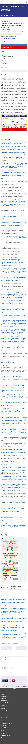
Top (14, 688)
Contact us (4, 63)
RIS (4, 51)
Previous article (6, 648)
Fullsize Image (14, 132)
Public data (3, 713)
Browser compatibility (5, 735)
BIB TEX (4, 55)
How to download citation (7, 60)
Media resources (4, 727)
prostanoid (7, 31)
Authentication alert (8, 664)
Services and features (5, 710)
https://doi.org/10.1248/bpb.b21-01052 (11, 38)
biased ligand (20, 31)
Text (4, 58)
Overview (3, 708)
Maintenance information (6, 723)
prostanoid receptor (13, 31)
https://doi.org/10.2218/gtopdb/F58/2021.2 (10, 462)
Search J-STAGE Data (5, 702)
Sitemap (2, 742)
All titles (2, 694)
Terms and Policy (4, 715)
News (2, 721)
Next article (21, 648)
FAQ (2, 737)
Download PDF (7, 47)
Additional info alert (8, 659)
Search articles (4, 700)
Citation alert (7, 662)
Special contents (4, 725)
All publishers (4, 698)
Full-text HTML (5, 45)
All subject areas (4, 696)
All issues (12, 15)
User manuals (4, 733)
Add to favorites (7, 657)
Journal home (4, 15)
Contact (2, 739)
